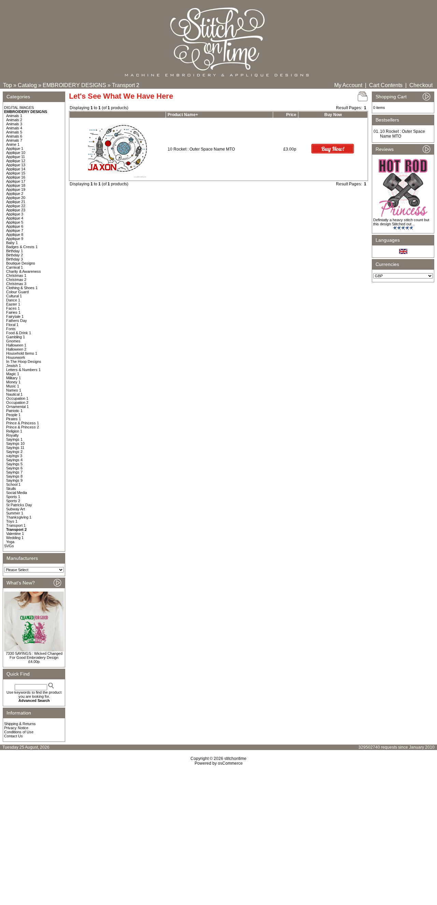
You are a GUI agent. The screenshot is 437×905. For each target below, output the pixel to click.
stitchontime (235, 758)
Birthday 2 (14, 255)
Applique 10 (15, 153)
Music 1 (12, 386)
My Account (348, 85)
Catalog (27, 85)
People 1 (13, 415)
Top (7, 85)
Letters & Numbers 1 (23, 370)
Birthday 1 (14, 251)
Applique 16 (15, 177)
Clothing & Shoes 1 (22, 288)
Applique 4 (14, 218)
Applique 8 (14, 234)
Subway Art (15, 509)
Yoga (10, 542)
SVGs (9, 546)
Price (291, 114)
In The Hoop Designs (23, 361)
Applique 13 (15, 165)
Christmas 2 (16, 280)
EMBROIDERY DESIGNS (74, 85)
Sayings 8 (14, 476)
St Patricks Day (19, 505)
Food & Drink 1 (18, 333)
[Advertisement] (218, 824)
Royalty (12, 435)
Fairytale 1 (15, 316)
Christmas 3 (16, 284)
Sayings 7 (14, 472)
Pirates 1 (13, 419)
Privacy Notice (16, 728)
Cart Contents (386, 85)
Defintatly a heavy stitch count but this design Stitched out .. (401, 222)
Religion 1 (14, 431)
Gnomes (13, 341)
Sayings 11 (15, 448)
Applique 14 (15, 169)
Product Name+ (183, 114)
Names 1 (13, 390)
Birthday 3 (14, 259)
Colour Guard (17, 292)
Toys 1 (11, 521)
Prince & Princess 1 (22, 423)
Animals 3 (14, 124)
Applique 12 (15, 161)
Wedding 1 (15, 538)
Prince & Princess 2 (22, 427)
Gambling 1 (15, 337)
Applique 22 (15, 206)
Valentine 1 (15, 534)
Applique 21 (15, 202)
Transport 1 (16, 525)
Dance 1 (13, 300)
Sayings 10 (15, 443)
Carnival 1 (14, 267)
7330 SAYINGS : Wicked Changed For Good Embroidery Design (34, 655)
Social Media (16, 493)
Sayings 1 (14, 439)
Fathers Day (16, 321)
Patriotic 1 (14, 411)
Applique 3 (14, 214)
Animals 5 (14, 132)
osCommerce (230, 763)
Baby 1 (12, 243)
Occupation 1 (17, 398)
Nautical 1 (14, 394)
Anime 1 (12, 144)
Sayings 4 (14, 460)
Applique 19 (15, 189)
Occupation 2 (17, 402)
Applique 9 (14, 239)
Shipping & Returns (20, 724)
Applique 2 (14, 194)
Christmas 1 (16, 275)
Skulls (11, 488)
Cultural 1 (14, 296)
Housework (15, 357)
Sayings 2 (14, 452)
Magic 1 (12, 374)
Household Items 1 (21, 353)
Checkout (421, 85)
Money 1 (13, 382)
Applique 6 (14, 226)
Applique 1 (14, 148)
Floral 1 (12, 325)
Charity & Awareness (23, 271)
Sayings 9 (14, 480)
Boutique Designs (20, 263)
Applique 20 (15, 198)
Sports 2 (13, 501)
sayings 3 (14, 456)
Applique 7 (14, 230)
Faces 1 (13, 308)
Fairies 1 (13, 312)
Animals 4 (14, 128)
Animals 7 (14, 140)
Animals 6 (14, 136)
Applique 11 (15, 157)
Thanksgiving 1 (18, 517)
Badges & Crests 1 (22, 247)
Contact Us (13, 736)
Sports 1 (13, 497)
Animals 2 (14, 120)
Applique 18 (15, 185)
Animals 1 (14, 116)
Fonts (11, 329)
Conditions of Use (18, 732)
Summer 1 (14, 513)
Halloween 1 (16, 345)
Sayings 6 (14, 468)
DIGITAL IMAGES (19, 107)
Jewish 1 (13, 366)
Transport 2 (125, 85)
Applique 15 (15, 173)
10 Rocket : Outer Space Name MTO (201, 149)
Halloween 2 (16, 349)
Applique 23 (15, 210)
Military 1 (13, 378)
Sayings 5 (14, 464)
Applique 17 (15, 181)
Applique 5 (14, 222)
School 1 (13, 484)
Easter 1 (13, 304)
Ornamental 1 (17, 407)
